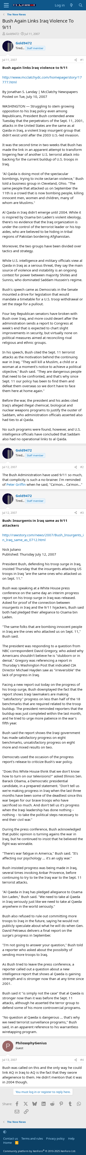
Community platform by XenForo (39, 1151)
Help (71, 1138)
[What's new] (71, 5)
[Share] (76, 60)
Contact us (10, 1138)
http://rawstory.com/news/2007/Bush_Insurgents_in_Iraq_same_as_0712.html (43, 537)
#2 (82, 467)
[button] (4, 1131)
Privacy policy (55, 1138)
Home (7, 1143)
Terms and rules (32, 1138)
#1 (82, 60)
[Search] (80, 5)
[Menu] (6, 5)
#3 (82, 513)
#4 (82, 1060)
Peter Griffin (16, 484)
